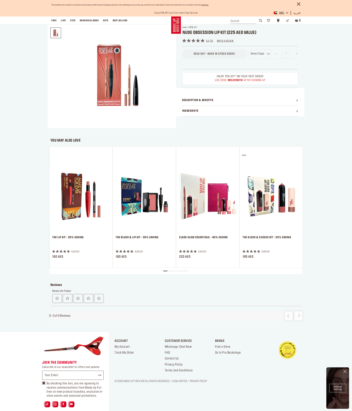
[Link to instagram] (55, 404)
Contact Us (172, 358)
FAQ (167, 352)
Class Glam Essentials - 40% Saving (203, 237)
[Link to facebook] (63, 404)
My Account (122, 346)
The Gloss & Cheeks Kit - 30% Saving (267, 237)
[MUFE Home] (176, 25)
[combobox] (243, 20)
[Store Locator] (278, 21)
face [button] (53, 20)
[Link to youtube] (71, 404)
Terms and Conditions (179, 370)
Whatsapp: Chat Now (178, 346)
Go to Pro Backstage (228, 352)
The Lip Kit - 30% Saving (68, 237)
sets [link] (105, 20)
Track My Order (124, 352)
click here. (205, 5)
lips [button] (63, 20)
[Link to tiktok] (47, 404)
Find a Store (222, 346)
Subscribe (98, 375)
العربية (296, 13)
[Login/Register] (288, 21)
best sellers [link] (120, 20)
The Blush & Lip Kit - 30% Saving (137, 237)
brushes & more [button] (89, 20)
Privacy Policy (174, 364)
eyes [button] (72, 20)
